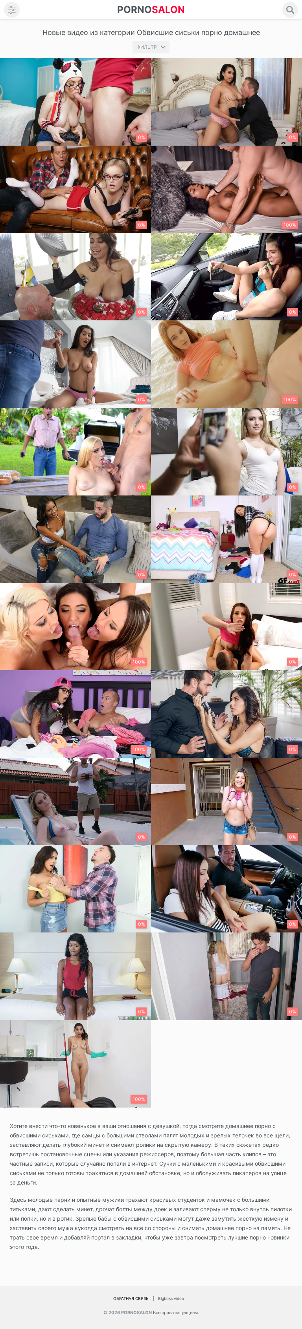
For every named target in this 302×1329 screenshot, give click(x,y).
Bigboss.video (171, 1298)
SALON (151, 9)
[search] (290, 10)
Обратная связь (131, 1298)
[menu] (12, 10)
